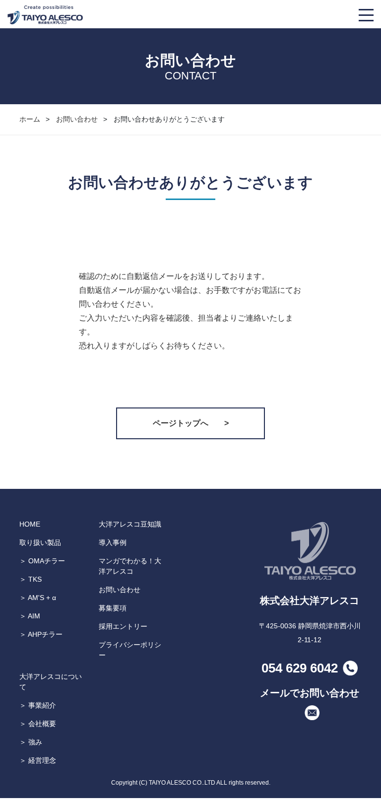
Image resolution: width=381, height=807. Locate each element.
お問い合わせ (77, 119)
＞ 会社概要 (37, 724)
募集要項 (113, 608)
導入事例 (113, 542)
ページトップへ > (191, 423)
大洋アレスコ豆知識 (130, 524)
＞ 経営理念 (37, 760)
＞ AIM (29, 616)
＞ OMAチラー (42, 561)
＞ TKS (30, 579)
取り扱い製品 (40, 542)
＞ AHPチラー (41, 634)
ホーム (29, 119)
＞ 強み (30, 742)
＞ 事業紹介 (37, 705)
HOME (29, 524)
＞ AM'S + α (37, 598)
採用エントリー (123, 626)
